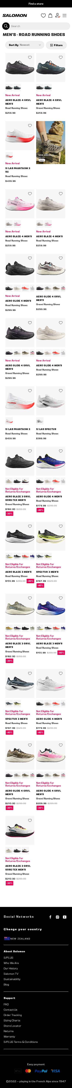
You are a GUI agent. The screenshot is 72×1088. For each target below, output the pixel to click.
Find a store (36, 3)
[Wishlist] (43, 16)
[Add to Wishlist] (29, 57)
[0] (50, 15)
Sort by (13, 45)
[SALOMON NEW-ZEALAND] (15, 15)
